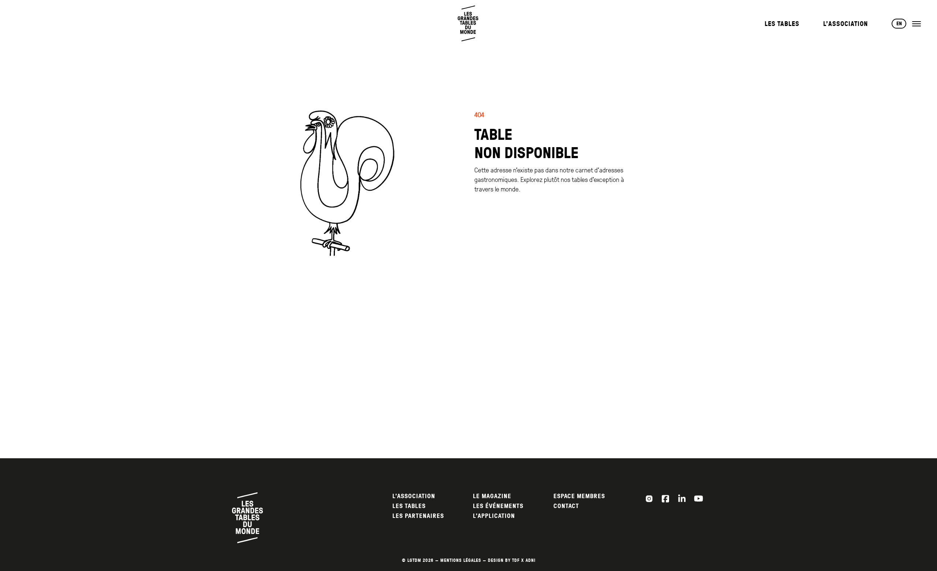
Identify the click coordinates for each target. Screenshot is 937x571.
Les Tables (782, 23)
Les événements (498, 505)
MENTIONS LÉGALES (460, 560)
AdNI (530, 560)
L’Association (845, 23)
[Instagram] (649, 498)
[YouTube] (698, 498)
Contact (566, 505)
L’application (494, 515)
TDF (516, 560)
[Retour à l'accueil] (468, 23)
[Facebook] (665, 498)
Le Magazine (492, 496)
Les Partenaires (418, 515)
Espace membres (579, 496)
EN (899, 23)
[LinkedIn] (682, 498)
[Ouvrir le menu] (916, 23)
